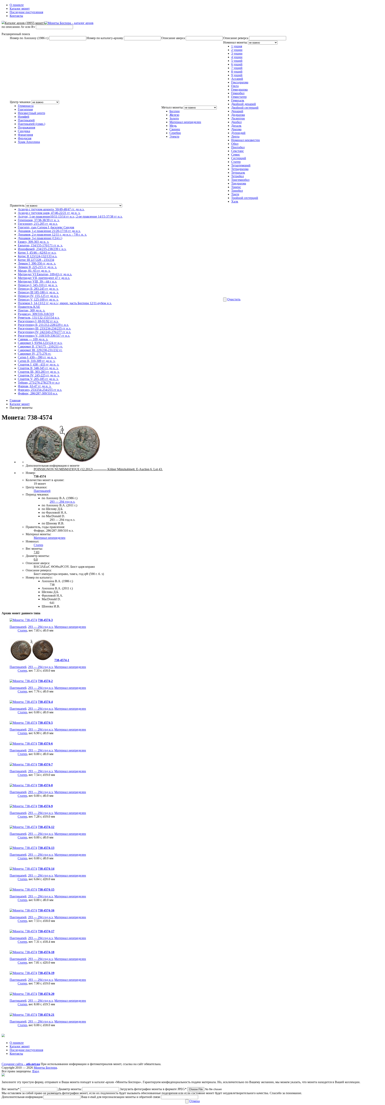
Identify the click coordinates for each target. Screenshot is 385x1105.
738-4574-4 (45, 702)
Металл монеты (172, 107)
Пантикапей (26, 120)
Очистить (233, 299)
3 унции (236, 53)
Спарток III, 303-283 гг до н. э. (39, 371)
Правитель (17, 205)
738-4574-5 (45, 722)
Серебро (175, 133)
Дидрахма (238, 115)
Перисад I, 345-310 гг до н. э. (38, 285)
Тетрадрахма (239, 169)
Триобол (237, 190)
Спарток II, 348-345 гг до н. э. (38, 368)
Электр (174, 136)
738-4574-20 (46, 994)
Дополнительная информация (22, 1097)
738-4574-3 (45, 620)
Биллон (174, 111)
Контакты (16, 15)
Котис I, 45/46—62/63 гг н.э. (37, 252)
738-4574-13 (46, 848)
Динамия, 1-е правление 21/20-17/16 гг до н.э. (49, 231)
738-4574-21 (46, 1014)
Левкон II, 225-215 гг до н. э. (37, 267)
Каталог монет (20, 8)
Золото (174, 118)
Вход (35, 1071)
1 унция (236, 46)
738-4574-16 (46, 910)
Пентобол (238, 147)
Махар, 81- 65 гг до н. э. (34, 270)
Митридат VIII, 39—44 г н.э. (37, 281)
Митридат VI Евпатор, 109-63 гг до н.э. (45, 274)
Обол (234, 143)
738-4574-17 (46, 931)
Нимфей (23, 116)
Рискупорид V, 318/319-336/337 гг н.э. (44, 335)
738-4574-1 (61, 660)
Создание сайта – (21, 1064)
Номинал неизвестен (245, 140)
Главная (15, 400)
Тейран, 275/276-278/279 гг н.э (39, 382)
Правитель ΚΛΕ (29, 306)
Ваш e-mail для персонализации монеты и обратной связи (120, 1097)
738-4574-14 (46, 868)
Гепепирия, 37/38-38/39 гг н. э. (39, 220)
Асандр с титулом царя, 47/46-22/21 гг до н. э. (49, 213)
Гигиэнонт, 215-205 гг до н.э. (38, 223)
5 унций (236, 60)
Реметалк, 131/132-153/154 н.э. (39, 317)
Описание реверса (235, 38)
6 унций (236, 64)
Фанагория (25, 134)
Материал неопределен (185, 122)
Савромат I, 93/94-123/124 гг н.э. (40, 343)
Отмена (194, 1101)
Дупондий (238, 133)
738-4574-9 (45, 806)
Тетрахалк (238, 172)
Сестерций (238, 158)
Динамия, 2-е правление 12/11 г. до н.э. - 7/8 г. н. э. (52, 234)
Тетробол (237, 176)
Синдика (24, 131)
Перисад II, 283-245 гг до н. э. (38, 288)
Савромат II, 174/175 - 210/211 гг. (40, 346)
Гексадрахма (239, 82)
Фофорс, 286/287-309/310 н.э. (38, 393)
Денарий (237, 111)
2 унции (236, 50)
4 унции (236, 57)
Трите (235, 194)
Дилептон (238, 118)
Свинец (174, 129)
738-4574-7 (45, 764)
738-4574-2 (45, 681)
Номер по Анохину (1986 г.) (29, 38)
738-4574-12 (46, 827)
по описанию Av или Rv (18, 26)
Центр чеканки (20, 102)
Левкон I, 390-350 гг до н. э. (37, 263)
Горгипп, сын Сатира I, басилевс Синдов (46, 227)
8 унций (236, 71)
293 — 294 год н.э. (62, 501)
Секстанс (237, 151)
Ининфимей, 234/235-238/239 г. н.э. (42, 249)
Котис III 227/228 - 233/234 (36, 260)
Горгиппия (25, 109)
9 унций (236, 75)
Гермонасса (25, 105)
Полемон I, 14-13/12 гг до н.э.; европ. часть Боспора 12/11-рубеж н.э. (65, 303)
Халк (234, 201)
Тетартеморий (240, 165)
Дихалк (236, 125)
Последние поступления (26, 12)
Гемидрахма (239, 89)
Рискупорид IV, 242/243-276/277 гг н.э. (44, 332)
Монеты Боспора (45, 1067)
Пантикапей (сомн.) (31, 124)
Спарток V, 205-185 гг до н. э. (38, 379)
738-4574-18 (46, 952)
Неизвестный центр (31, 113)
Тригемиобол (240, 179)
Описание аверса (173, 38)
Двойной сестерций (244, 107)
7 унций (236, 68)
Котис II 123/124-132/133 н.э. (37, 256)
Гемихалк (237, 100)
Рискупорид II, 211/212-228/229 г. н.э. (43, 324)
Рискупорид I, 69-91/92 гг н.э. (38, 321)
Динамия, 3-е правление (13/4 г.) (40, 238)
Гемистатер (239, 96)
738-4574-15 (46, 889)
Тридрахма (238, 183)
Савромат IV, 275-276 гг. (34, 353)
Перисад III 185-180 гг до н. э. (38, 292)
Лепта (235, 136)
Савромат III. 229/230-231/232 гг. (40, 350)
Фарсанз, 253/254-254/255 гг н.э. (40, 389)
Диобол (236, 122)
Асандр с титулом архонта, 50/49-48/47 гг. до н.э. (51, 209)
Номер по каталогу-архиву (105, 38)
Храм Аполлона (29, 142)
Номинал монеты (235, 42)
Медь (173, 125)
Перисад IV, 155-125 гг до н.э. (38, 296)
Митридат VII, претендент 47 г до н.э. (44, 278)
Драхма (236, 129)
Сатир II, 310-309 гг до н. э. (36, 361)
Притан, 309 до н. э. (31, 310)
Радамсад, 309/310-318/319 (36, 314)
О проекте (17, 5)
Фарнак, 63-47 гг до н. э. (34, 386)
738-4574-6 (45, 743)
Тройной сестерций (244, 198)
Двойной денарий (243, 104)
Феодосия (24, 138)
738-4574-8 (45, 785)
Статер (236, 161)
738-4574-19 (46, 973)
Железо (174, 115)
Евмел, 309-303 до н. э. (33, 241)
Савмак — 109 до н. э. (33, 339)
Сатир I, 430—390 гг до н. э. (37, 357)
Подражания (26, 127)
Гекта (235, 86)
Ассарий (237, 78)
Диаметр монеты (69, 1089)
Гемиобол (237, 93)
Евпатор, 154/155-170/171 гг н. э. (40, 245)
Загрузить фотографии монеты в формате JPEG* (153, 1089)
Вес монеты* (10, 1089)
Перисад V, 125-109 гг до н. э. (38, 299)
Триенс (236, 187)
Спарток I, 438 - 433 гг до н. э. (38, 364)
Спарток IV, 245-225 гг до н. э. (39, 375)
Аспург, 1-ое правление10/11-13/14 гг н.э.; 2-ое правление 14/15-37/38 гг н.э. (70, 216)
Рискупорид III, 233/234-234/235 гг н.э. (44, 328)
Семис (235, 154)
